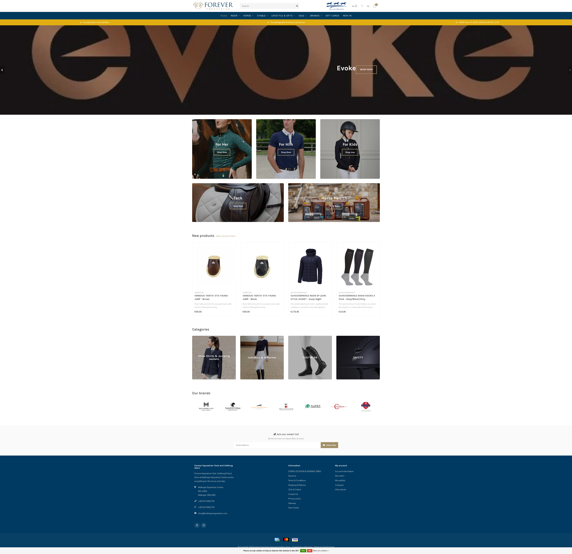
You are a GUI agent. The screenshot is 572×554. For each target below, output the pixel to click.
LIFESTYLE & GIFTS (282, 15)
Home (224, 15)
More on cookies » (321, 551)
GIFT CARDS (332, 15)
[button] (2, 70)
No (309, 551)
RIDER (234, 15)
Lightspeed (307, 547)
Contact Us (293, 494)
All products (340, 489)
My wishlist (340, 480)
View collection (225, 236)
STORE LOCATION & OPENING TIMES (304, 471)
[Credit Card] (277, 539)
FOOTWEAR (293, 337)
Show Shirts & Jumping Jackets (206, 337)
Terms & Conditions (297, 480)
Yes (303, 551)
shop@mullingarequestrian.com (212, 513)
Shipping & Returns (297, 485)
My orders (339, 476)
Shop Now (222, 152)
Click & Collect (294, 489)
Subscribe (331, 445)
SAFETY (339, 337)
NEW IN (347, 15)
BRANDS (315, 15)
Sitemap (292, 503)
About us (292, 476)
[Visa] (295, 539)
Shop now (350, 152)
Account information (344, 471)
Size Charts (293, 507)
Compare (339, 485)
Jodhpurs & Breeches (250, 337)
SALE (301, 15)
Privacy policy (294, 498)
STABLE (261, 15)
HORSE (247, 15)
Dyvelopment (328, 547)
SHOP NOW (140, 79)
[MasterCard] (286, 539)
